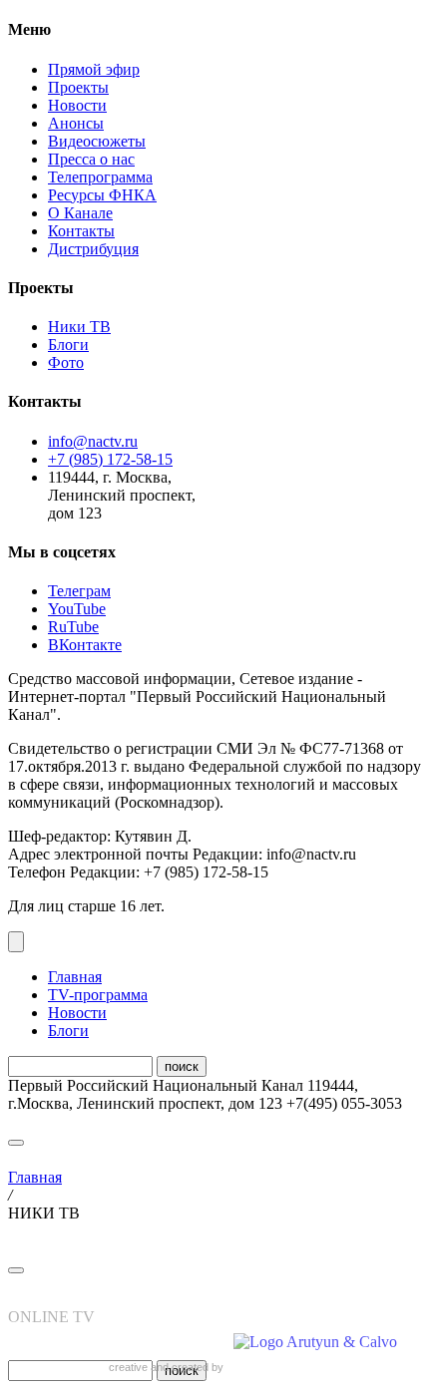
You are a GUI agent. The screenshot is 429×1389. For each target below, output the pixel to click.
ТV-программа (98, 994)
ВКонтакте (85, 644)
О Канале (80, 212)
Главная (75, 976)
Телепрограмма (100, 177)
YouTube (77, 608)
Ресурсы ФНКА (102, 194)
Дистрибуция (93, 248)
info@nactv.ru (93, 441)
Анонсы (76, 123)
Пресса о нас (91, 159)
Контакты (81, 230)
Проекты (78, 87)
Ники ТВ (79, 326)
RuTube (73, 626)
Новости (77, 105)
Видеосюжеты (97, 141)
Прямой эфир (94, 69)
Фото (66, 362)
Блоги (68, 344)
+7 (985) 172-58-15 (110, 459)
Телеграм (79, 590)
